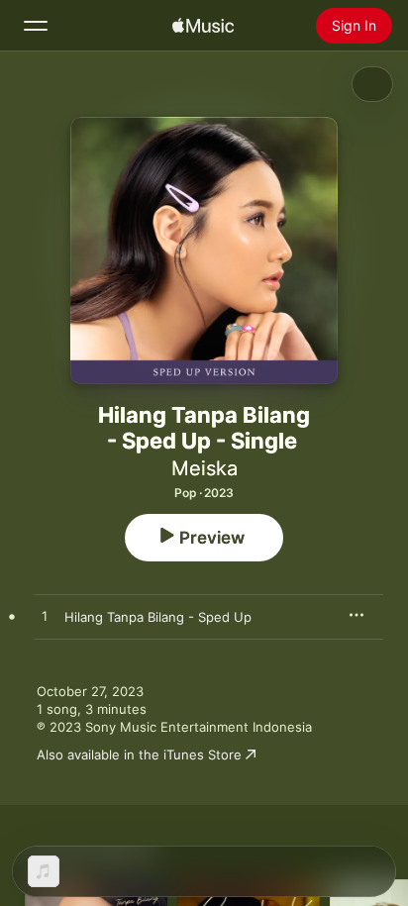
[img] (203, 26)
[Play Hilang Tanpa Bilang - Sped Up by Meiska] (44, 617)
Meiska (204, 468)
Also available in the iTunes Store (139, 754)
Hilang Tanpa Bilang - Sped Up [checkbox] (158, 617)
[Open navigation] (35, 26)
